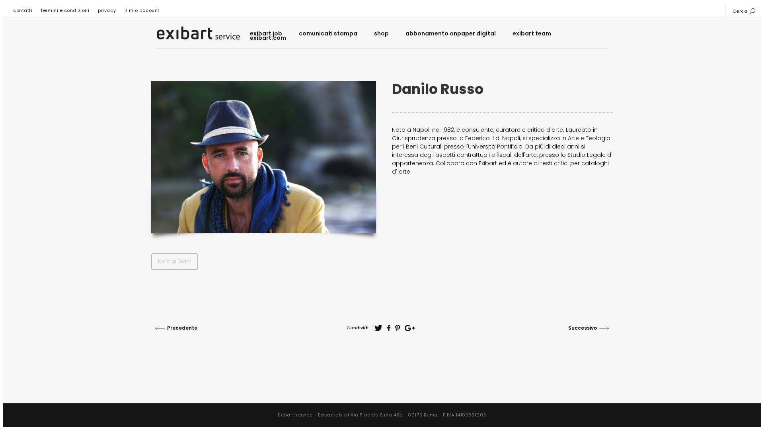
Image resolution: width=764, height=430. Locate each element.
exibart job (266, 33)
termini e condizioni (65, 10)
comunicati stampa (328, 33)
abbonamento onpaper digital (450, 33)
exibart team (532, 33)
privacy (107, 10)
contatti (22, 10)
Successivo (582, 327)
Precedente (182, 327)
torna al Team (174, 261)
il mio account (142, 10)
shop (381, 33)
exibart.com (268, 38)
